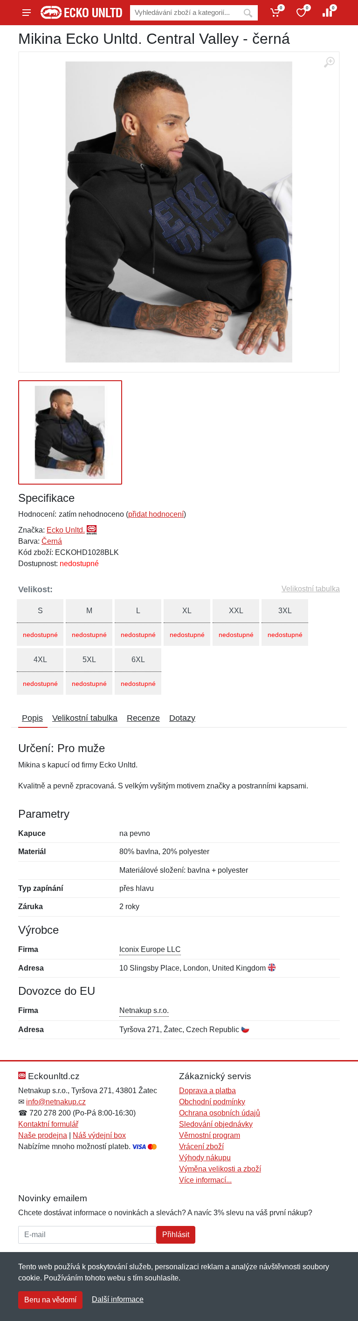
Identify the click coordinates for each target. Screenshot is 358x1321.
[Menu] (26, 12)
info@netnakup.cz (56, 1102)
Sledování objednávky (216, 1124)
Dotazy (182, 718)
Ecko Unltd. (66, 530)
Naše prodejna (42, 1135)
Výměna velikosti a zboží (220, 1169)
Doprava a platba (207, 1091)
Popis (32, 718)
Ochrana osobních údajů (219, 1113)
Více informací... (205, 1180)
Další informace (118, 1299)
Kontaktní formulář (48, 1124)
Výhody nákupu (205, 1158)
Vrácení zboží (201, 1146)
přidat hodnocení (156, 514)
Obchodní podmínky (212, 1102)
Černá (51, 541)
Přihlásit (175, 1235)
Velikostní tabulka (311, 589)
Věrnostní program (209, 1135)
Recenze (143, 718)
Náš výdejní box (99, 1135)
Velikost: (35, 589)
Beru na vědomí (50, 1300)
